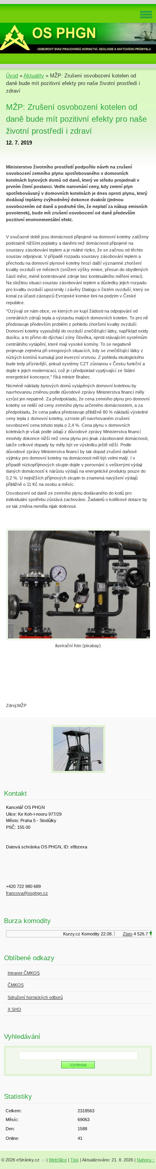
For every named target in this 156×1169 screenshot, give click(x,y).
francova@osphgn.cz (27, 893)
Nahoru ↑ (146, 1159)
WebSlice (58, 1159)
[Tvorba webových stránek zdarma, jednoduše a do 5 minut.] (43, 1160)
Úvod (12, 76)
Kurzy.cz (69, 933)
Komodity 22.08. (94, 933)
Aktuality (34, 76)
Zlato (125, 933)
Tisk (74, 1159)
